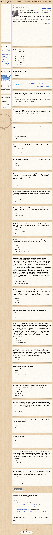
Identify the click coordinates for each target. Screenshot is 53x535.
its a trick (17, 165)
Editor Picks (48, 1)
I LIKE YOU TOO (19, 476)
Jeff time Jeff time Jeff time (22, 251)
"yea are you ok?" (19, 393)
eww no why (18, 199)
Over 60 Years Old (20, 64)
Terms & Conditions (12, 529)
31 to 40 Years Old (19, 58)
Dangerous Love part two (23, 509)
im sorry (17, 247)
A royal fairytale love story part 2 (26, 504)
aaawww (17, 213)
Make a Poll (27, 1)
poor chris (18, 357)
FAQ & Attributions (40, 529)
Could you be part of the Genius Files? (27, 511)
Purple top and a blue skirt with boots (25, 101)
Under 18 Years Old (20, 52)
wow (16, 181)
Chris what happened (20, 342)
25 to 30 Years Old (19, 56)
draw (16, 372)
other (16, 103)
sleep (16, 370)
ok (15, 115)
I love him (17, 481)
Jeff (16, 430)
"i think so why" (19, 391)
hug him (17, 458)
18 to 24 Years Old (19, 54)
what (16, 163)
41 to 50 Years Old (19, 60)
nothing (17, 460)
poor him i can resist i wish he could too (25, 183)
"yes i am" (17, 389)
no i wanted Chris (19, 150)
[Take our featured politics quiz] (6, 78)
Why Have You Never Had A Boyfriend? (5, 63)
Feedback (49, 8)
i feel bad (17, 359)
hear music (18, 376)
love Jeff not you (19, 483)
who (16, 129)
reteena (49, 23)
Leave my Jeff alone (20, 281)
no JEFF (17, 302)
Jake (16, 138)
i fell (16, 338)
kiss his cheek (19, 465)
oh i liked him (18, 411)
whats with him (19, 148)
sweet (16, 233)
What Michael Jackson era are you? (26, 507)
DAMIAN (17, 132)
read (16, 379)
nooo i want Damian (20, 153)
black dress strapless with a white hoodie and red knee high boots (32, 99)
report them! (4, 105)
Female (17, 75)
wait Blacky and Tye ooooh (22, 283)
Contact (31, 529)
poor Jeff (17, 249)
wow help (17, 298)
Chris (16, 317)
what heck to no (19, 215)
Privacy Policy (23, 529)
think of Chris (19, 462)
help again (18, 340)
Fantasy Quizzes (43, 86)
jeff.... (17, 134)
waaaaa (17, 409)
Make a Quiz (20, 1)
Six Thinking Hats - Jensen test (5, 58)
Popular (42, 1)
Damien (17, 312)
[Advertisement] (32, 35)
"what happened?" (19, 395)
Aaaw (16, 245)
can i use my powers (20, 231)
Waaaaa (17, 279)
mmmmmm (17, 197)
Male (16, 73)
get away (17, 300)
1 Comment (44, 8)
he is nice (17, 185)
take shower (18, 368)
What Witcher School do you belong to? (32, 83)
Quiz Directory (35, 1)
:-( (15, 413)
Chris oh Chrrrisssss (20, 136)
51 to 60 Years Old (19, 62)
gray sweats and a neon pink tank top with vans (27, 97)
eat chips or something (21, 374)
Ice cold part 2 (20, 502)
